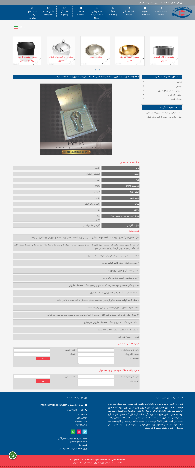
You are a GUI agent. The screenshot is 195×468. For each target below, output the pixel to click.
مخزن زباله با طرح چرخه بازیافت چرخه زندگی (164, 117)
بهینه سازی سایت (96, 462)
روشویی (178, 86)
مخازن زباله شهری (175, 95)
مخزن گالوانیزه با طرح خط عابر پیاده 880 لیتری (164, 112)
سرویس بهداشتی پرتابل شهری (170, 90)
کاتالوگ (113, 11)
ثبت (43, 358)
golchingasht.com (78, 441)
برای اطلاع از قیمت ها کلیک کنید (72, 448)
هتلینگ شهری (176, 99)
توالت (179, 82)
